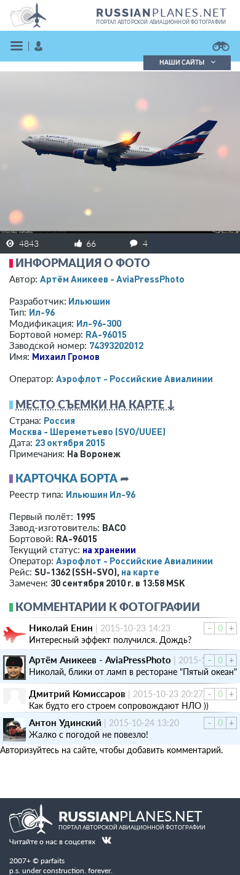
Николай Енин (61, 627)
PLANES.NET (162, 12)
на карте (140, 571)
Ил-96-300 (98, 323)
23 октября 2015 (70, 442)
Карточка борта (66, 478)
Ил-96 (42, 312)
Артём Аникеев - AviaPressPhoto (112, 278)
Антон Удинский (65, 722)
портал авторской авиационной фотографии (161, 22)
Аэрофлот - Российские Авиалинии (134, 378)
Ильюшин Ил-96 (100, 494)
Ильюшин (89, 300)
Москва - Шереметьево (87, 431)
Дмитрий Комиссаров (77, 693)
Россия (59, 420)
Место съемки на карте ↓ (95, 404)
